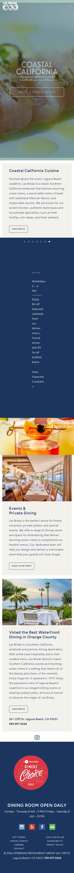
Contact (19, 848)
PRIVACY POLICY (55, 844)
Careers (19, 844)
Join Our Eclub (55, 837)
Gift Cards (19, 837)
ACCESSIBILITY (55, 841)
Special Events (19, 841)
